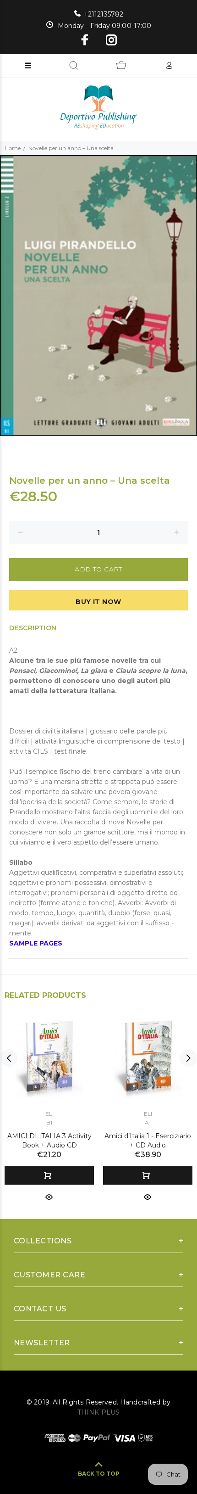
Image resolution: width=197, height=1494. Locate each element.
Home (13, 148)
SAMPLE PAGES (35, 943)
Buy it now (98, 602)
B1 (49, 1122)
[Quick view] (49, 1196)
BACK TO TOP (99, 1473)
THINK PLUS (98, 1412)
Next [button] (188, 1058)
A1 (148, 1122)
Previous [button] (8, 1058)
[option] (98, 295)
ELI (49, 1113)
